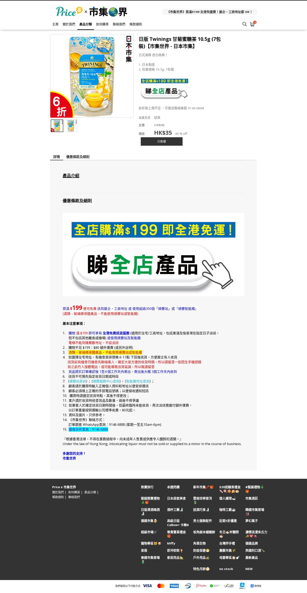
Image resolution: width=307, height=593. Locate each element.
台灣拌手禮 (227, 543)
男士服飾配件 (202, 521)
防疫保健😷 (201, 550)
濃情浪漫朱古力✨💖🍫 (256, 534)
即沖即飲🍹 (175, 550)
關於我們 (69, 24)
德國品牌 (251, 543)
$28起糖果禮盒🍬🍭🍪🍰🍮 (230, 489)
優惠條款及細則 (78, 156)
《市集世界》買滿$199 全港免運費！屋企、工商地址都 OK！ (210, 12)
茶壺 (144, 550)
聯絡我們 (119, 24)
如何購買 (102, 24)
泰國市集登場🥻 (150, 559)
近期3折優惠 (228, 521)
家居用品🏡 (175, 558)
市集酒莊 (251, 498)
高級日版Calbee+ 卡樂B (178, 523)
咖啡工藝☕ (227, 510)
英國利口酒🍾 (255, 550)
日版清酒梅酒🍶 (150, 512)
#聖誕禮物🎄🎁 (254, 489)
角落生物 (199, 543)
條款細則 (135, 24)
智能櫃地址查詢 (138, 381)
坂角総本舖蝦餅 (204, 532)
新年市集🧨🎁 (203, 487)
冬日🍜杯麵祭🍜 (229, 534)
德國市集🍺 (149, 521)
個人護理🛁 (227, 498)
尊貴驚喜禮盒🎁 (176, 534)
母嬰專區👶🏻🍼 (229, 558)
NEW (249, 569)
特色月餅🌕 (201, 569)
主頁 (55, 24)
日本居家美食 (176, 498)
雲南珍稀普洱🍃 (202, 500)
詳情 (56, 156)
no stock (226, 569)
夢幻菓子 (251, 521)
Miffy (171, 543)
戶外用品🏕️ (201, 558)
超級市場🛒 (149, 532)
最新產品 (251, 558)
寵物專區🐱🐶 (151, 543)
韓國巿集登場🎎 (254, 512)
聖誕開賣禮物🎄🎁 (150, 500)
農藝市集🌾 (227, 550)
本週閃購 (173, 487)
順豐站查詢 (77, 381)
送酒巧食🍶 (201, 510)
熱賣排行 (147, 487)
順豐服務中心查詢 (106, 381)
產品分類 (85, 24)
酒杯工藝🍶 (175, 510)
